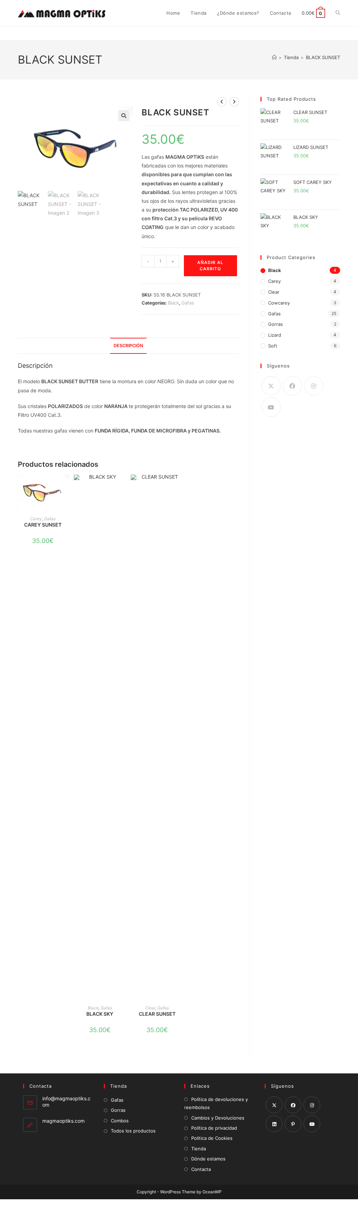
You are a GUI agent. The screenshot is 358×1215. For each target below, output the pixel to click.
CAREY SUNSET (43, 525)
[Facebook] (292, 385)
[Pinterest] (293, 1123)
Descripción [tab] (128, 345)
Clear (150, 1007)
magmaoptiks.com (63, 1121)
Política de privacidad (214, 1128)
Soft (272, 346)
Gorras (275, 324)
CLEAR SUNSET (157, 1014)
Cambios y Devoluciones (217, 1118)
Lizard (274, 335)
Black (173, 303)
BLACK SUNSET (323, 57)
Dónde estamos (208, 1159)
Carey (36, 518)
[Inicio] (274, 57)
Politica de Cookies (211, 1138)
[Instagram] (313, 385)
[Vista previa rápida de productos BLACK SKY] (123, 487)
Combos (120, 1120)
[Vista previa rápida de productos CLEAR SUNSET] (180, 487)
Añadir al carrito (210, 265)
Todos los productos (133, 1131)
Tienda (198, 1148)
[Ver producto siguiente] (234, 102)
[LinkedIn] (274, 1123)
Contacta (201, 1169)
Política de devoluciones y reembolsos (216, 1103)
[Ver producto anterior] (222, 102)
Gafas (187, 303)
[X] (271, 385)
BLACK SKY (99, 1014)
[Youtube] (271, 407)
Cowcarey (279, 303)
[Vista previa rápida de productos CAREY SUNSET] (66, 487)
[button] (123, 115)
